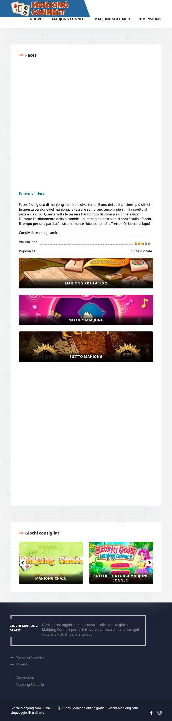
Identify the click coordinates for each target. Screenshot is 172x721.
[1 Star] (136, 243)
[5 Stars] (149, 243)
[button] (23, 563)
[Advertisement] (35, 431)
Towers (21, 664)
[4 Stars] (146, 243)
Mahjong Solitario (112, 19)
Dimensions (150, 19)
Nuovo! (37, 19)
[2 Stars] (139, 243)
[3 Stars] (142, 243)
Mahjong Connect (69, 19)
